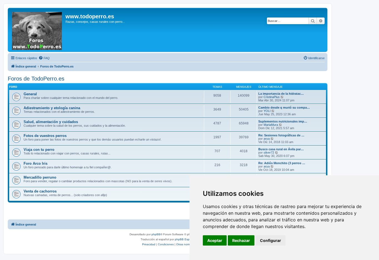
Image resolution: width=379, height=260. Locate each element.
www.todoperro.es (89, 16)
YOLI (267, 110)
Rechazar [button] (241, 240)
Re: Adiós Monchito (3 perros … (281, 163)
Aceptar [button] (214, 240)
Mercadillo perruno (40, 177)
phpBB (155, 234)
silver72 (269, 152)
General (30, 94)
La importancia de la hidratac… (281, 93)
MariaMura (271, 124)
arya (267, 138)
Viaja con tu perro (39, 150)
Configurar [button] (270, 240)
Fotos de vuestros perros (45, 136)
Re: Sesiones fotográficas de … (281, 135)
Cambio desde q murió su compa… (284, 107)
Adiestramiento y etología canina (52, 108)
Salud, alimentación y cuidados (51, 122)
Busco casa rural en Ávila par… (281, 149)
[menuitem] (44, 58)
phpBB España (184, 239)
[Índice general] (37, 30)
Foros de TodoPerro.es (36, 79)
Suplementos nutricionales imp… (282, 121)
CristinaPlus (272, 97)
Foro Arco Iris (35, 163)
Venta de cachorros (40, 191)
